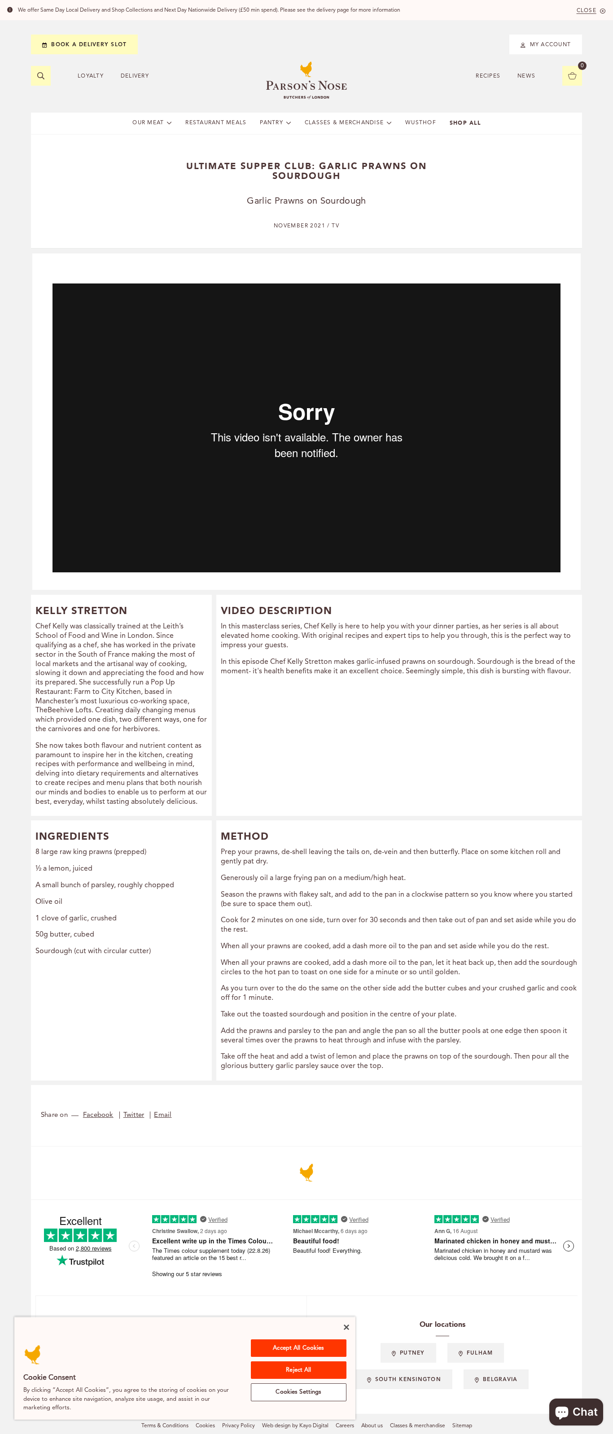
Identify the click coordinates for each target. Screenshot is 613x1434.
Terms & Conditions (164, 1426)
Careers (345, 1426)
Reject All (298, 1370)
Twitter (133, 1115)
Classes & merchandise (417, 1426)
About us (372, 1426)
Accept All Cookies (298, 1348)
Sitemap (462, 1426)
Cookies (205, 1426)
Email (162, 1115)
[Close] (346, 1327)
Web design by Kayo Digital (295, 1426)
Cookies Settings (298, 1392)
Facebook (98, 1115)
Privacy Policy (238, 1426)
